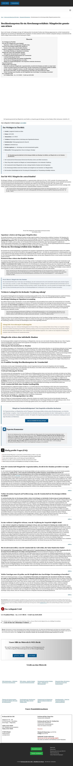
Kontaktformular (36, 749)
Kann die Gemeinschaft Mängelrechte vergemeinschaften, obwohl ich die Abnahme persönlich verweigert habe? (30, 66)
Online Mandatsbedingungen (56, 754)
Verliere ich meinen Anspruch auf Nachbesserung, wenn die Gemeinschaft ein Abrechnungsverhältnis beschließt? (30, 67)
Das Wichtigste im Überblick (9, 41)
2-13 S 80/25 (23, 123)
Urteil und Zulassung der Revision (12, 57)
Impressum (52, 747)
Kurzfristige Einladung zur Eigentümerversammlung (16, 51)
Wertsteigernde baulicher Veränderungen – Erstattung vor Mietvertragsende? (45, 682)
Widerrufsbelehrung (54, 752)
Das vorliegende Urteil (7, 73)
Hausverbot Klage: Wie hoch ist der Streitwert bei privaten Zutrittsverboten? (62, 682)
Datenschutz (53, 749)
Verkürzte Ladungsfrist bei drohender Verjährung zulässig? (16, 49)
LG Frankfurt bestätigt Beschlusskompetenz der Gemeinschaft (16, 55)
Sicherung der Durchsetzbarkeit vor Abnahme (14, 54)
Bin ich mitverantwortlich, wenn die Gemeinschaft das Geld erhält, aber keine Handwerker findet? (27, 70)
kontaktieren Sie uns (43, 602)
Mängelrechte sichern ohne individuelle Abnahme (13, 52)
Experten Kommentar (7, 63)
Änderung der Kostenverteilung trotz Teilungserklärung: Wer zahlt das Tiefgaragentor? (9, 701)
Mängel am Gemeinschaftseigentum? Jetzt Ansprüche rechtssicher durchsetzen (22, 61)
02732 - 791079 (19, 655)
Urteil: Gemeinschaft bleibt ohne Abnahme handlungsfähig (17, 58)
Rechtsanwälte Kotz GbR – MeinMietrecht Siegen (32, 761)
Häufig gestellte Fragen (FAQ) (9, 64)
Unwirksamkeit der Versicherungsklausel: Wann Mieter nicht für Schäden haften (27, 701)
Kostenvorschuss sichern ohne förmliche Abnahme (15, 47)
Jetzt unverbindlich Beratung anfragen (36, 420)
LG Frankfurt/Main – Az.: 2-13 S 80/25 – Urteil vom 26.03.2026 (19, 75)
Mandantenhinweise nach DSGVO (57, 751)
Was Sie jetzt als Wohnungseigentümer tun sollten (15, 60)
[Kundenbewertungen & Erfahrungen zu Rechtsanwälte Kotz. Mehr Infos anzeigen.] (13, 755)
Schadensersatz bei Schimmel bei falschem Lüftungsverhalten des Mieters (45, 701)
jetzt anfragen (32, 655)
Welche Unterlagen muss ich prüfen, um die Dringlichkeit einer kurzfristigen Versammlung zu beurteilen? (28, 72)
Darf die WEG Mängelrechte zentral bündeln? (13, 43)
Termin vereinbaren (36, 753)
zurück (69, 490)
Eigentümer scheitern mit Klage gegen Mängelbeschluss (17, 44)
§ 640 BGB (17, 475)
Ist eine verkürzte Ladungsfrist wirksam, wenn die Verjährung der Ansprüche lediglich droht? (26, 69)
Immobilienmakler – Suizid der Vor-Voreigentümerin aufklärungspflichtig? (62, 701)
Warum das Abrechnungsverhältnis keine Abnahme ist (14, 46)
